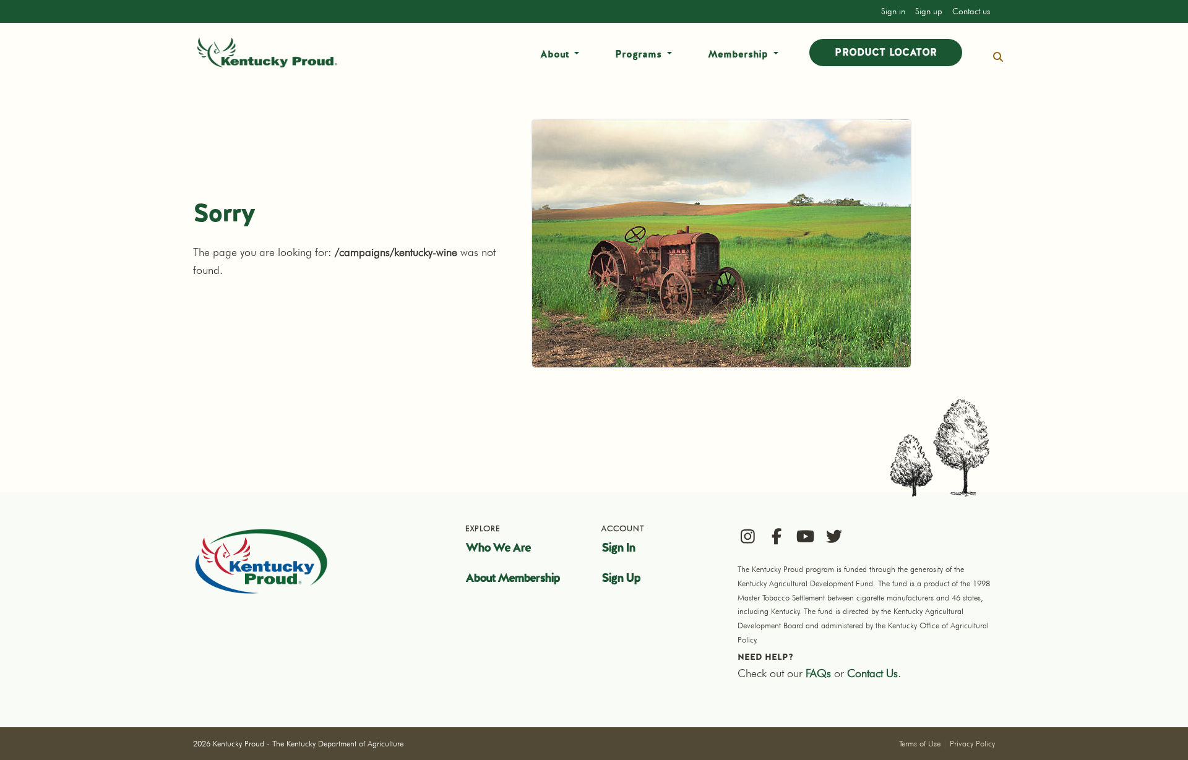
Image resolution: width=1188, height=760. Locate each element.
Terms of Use (919, 743)
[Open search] (998, 57)
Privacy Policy (972, 743)
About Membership (512, 578)
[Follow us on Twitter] (834, 536)
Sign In (618, 547)
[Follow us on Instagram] (748, 536)
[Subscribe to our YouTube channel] (805, 536)
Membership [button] (739, 54)
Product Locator (885, 52)
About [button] (556, 54)
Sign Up (620, 578)
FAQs (818, 673)
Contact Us (872, 673)
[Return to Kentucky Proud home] (261, 561)
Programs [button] (640, 54)
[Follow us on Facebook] (777, 536)
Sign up (928, 11)
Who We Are (497, 547)
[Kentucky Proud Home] (267, 52)
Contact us (971, 11)
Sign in (893, 11)
